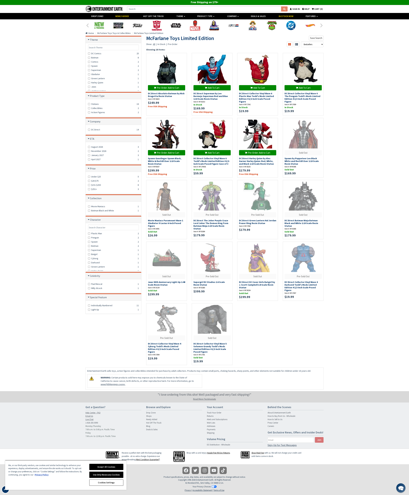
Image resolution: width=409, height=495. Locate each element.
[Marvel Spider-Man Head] (195, 25)
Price (93, 168)
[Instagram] (204, 470)
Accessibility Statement (202, 490)
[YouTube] (213, 470)
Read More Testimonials (204, 399)
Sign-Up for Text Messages (282, 445)
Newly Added (122, 16)
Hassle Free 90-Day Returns (218, 452)
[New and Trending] (99, 25)
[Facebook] (186, 470)
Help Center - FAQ (92, 412)
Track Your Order (214, 412)
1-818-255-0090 (91, 422)
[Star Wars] (176, 25)
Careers (271, 426)
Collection (95, 198)
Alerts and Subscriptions (217, 419)
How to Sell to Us (275, 419)
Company (232, 16)
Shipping (210, 432)
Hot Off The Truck (153, 16)
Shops (148, 416)
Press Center (273, 422)
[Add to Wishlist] (182, 57)
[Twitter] (195, 470)
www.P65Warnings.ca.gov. (113, 384)
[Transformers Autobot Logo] (157, 25)
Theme (180, 16)
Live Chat (89, 419)
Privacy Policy (42, 474)
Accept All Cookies (106, 467)
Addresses (211, 426)
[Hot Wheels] (310, 25)
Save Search (316, 38)
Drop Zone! (97, 16)
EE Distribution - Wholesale (218, 444)
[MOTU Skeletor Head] (214, 25)
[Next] (322, 25)
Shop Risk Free (257, 452)
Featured (311, 16)
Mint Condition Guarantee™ (148, 459)
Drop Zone (151, 412)
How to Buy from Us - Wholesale (281, 416)
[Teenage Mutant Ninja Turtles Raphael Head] (272, 25)
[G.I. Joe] (233, 25)
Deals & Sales (258, 16)
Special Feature (98, 297)
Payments (211, 429)
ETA (92, 138)
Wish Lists (211, 422)
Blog (148, 426)
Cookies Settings (106, 482)
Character (95, 219)
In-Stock (161, 44)
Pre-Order (172, 44)
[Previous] (87, 25)
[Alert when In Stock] (182, 62)
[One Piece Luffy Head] (252, 25)
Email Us (89, 416)
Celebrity (95, 275)
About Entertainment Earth (279, 412)
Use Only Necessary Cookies (106, 474)
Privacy (188, 490)
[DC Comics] (291, 25)
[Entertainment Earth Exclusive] (118, 25)
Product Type (205, 16)
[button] (400, 488)
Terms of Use (218, 490)
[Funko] (137, 25)
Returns (210, 416)
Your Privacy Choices (202, 486)
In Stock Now (286, 16)
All (154, 44)
